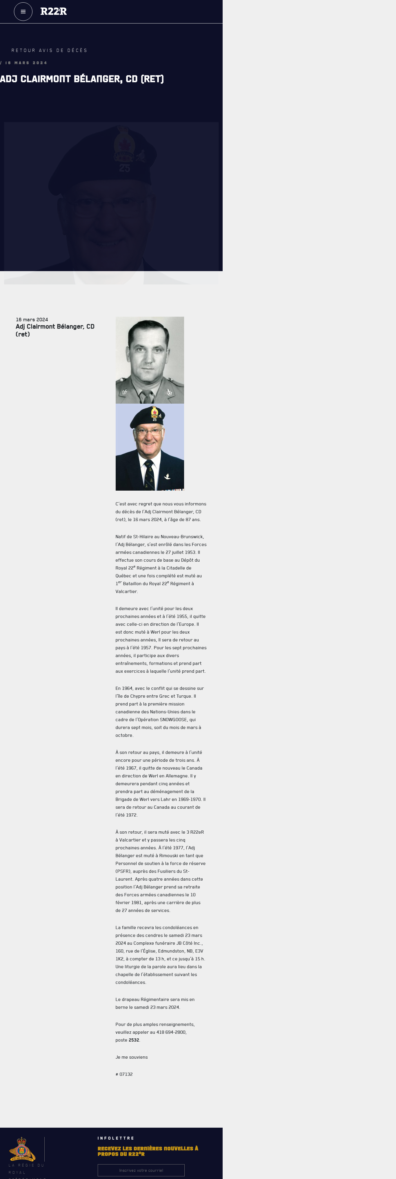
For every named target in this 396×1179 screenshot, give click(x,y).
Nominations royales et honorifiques (242, 281)
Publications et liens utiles (233, 358)
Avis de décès (263, 947)
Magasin (288, 49)
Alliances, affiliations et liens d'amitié (243, 332)
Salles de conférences (229, 615)
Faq (288, 31)
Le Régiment (229, 243)
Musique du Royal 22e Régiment (236, 320)
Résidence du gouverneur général (239, 653)
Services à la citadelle (248, 590)
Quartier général (225, 294)
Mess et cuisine (223, 628)
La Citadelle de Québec (229, 269)
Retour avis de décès (39, 56)
